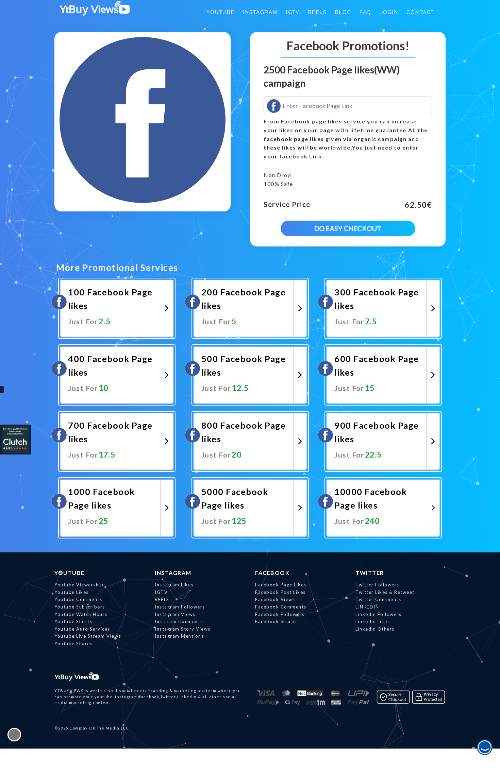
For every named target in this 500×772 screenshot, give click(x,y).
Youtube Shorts (73, 621)
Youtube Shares (73, 643)
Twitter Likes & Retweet (385, 592)
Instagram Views (175, 614)
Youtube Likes (71, 592)
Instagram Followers (180, 607)
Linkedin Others (375, 629)
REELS (162, 599)
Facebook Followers (279, 614)
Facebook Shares (276, 621)
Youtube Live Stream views (87, 636)
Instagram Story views (183, 629)
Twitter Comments (378, 599)
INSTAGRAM (173, 572)
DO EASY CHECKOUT (347, 228)
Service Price (287, 204)
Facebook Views (275, 599)
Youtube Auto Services (82, 629)
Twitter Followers (377, 584)
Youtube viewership (78, 584)
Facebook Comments (280, 607)
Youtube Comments (78, 599)
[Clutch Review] (15, 439)
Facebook (272, 572)
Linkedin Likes (372, 621)
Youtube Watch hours (80, 614)
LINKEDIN (367, 607)
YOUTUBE (69, 572)
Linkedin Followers (378, 614)
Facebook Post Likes (280, 592)
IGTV (161, 592)
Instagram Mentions (179, 636)
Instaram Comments (179, 621)
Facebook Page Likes (280, 584)
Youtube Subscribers (79, 607)
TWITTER (369, 572)
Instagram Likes (174, 584)
